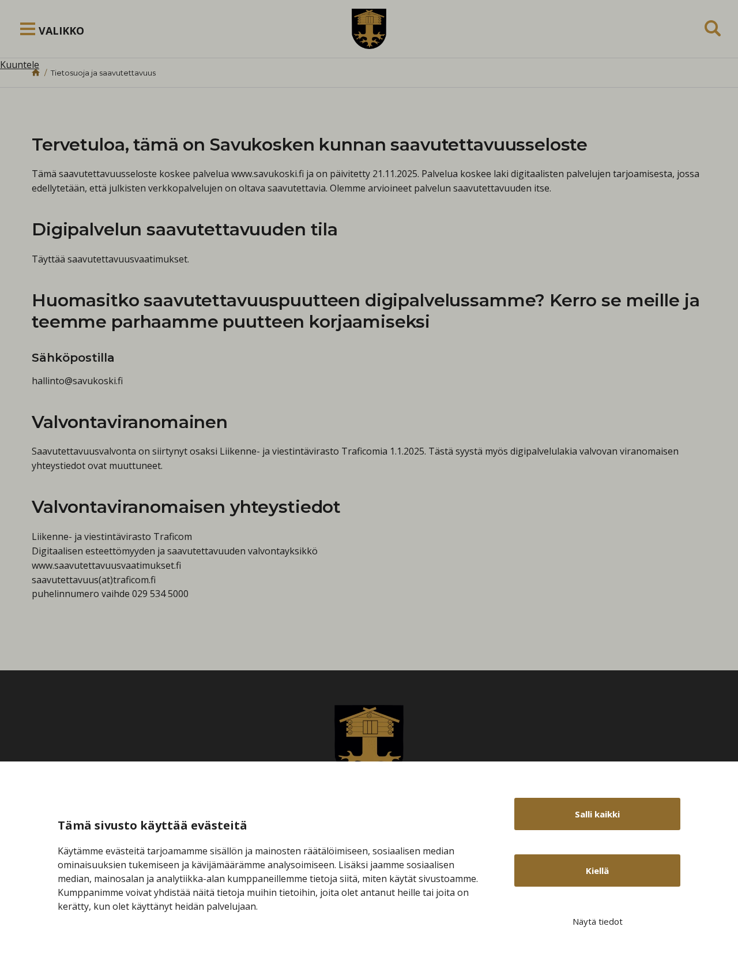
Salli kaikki (597, 814)
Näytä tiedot (598, 921)
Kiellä (597, 870)
